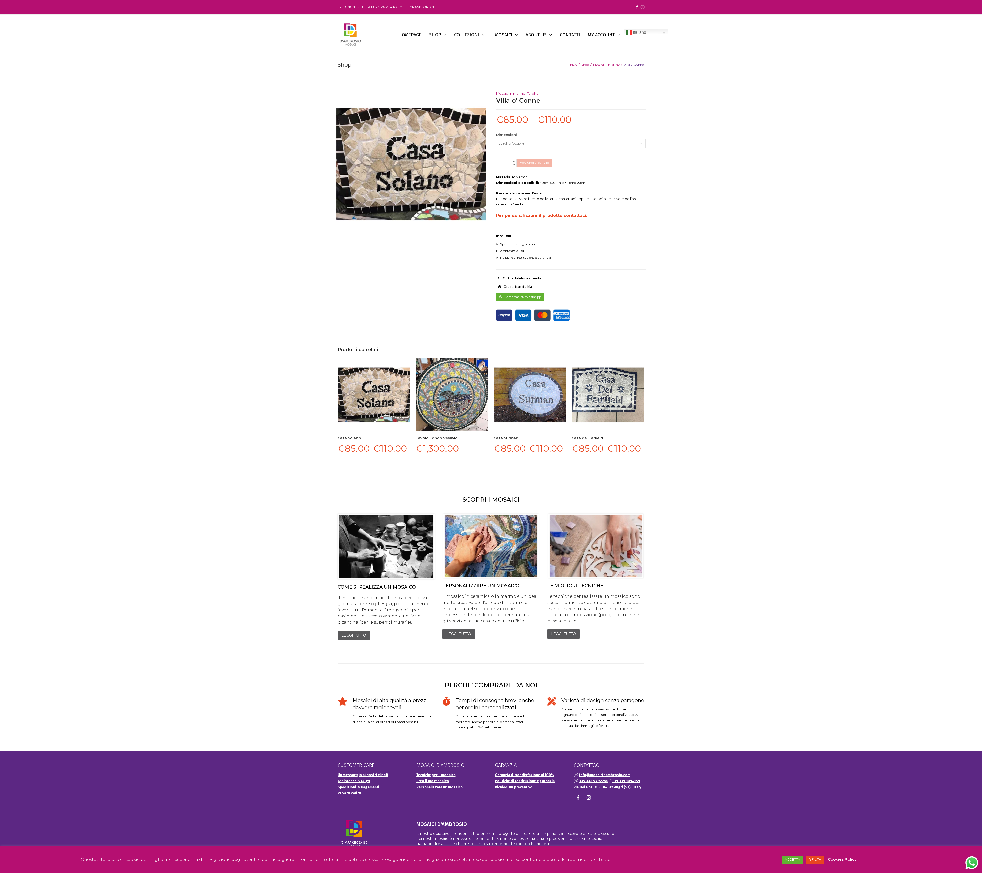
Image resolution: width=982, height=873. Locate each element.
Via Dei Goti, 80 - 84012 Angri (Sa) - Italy (607, 787)
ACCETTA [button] (792, 859)
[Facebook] (636, 7)
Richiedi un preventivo (513, 787)
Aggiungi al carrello (534, 162)
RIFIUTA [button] (815, 859)
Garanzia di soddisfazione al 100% (524, 775)
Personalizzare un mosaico (439, 787)
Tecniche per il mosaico (436, 775)
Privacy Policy (349, 793)
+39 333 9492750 (593, 781)
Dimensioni (506, 134)
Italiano (639, 32)
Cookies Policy (842, 859)
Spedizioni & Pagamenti (358, 787)
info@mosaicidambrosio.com (604, 775)
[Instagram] (642, 7)
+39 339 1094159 (626, 781)
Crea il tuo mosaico (432, 781)
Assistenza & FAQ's (354, 781)
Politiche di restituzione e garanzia (525, 781)
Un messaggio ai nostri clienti (363, 775)
